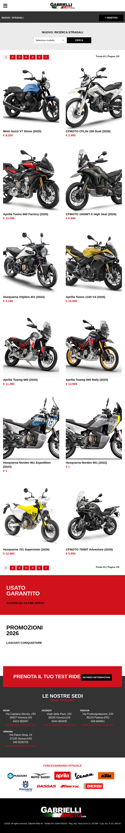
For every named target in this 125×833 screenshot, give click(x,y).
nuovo (6, 17)
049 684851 (98, 721)
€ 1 (5, 470)
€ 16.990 (71, 301)
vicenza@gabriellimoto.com (59, 724)
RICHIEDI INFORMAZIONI (96, 677)
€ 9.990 (71, 218)
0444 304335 (59, 721)
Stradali (17, 17)
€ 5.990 (71, 553)
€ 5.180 (8, 301)
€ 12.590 (8, 218)
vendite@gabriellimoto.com (20, 724)
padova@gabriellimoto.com (98, 724)
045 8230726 (20, 742)
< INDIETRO (111, 17)
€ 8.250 (8, 135)
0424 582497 (20, 721)
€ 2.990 (71, 135)
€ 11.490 (8, 384)
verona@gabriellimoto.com (20, 745)
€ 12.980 (8, 553)
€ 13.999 (71, 384)
